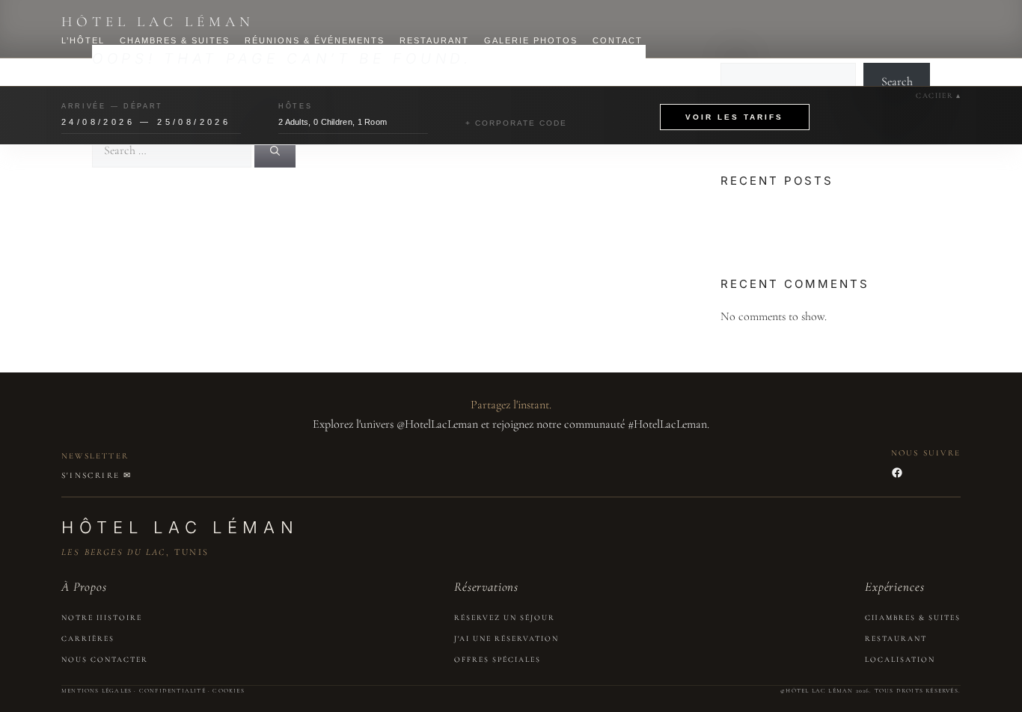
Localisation (900, 659)
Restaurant (434, 40)
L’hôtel (83, 40)
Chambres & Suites (175, 40)
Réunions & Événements (315, 40)
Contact (618, 40)
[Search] (275, 150)
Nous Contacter (104, 659)
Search (897, 81)
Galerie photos (531, 40)
